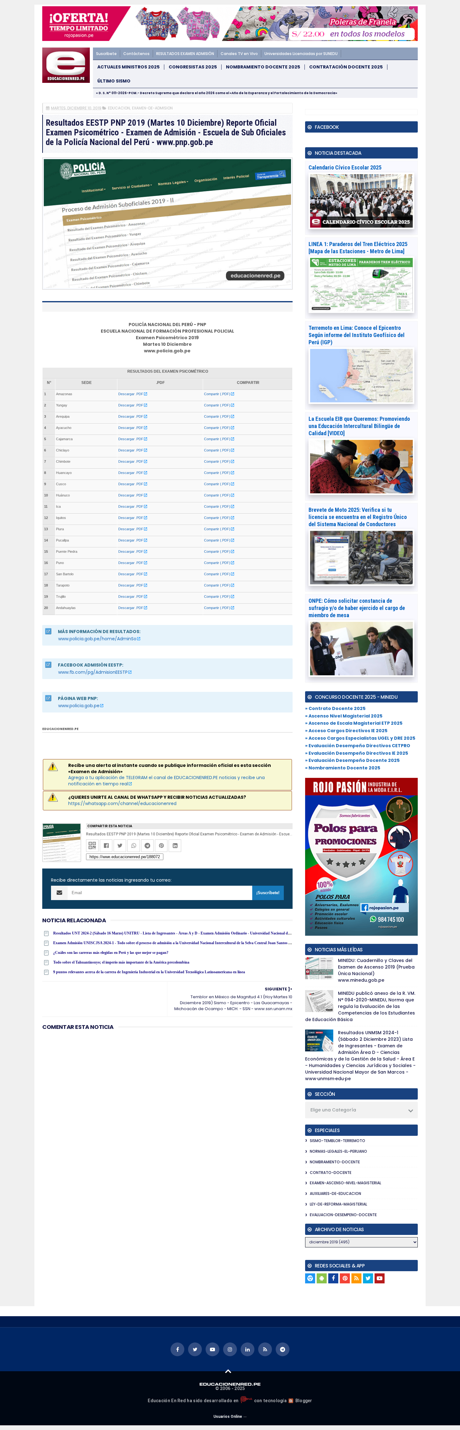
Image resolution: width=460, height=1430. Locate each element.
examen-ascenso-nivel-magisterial (345, 1183)
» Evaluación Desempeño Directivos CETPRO (357, 746)
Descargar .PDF (130, 394)
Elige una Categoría (333, 1110)
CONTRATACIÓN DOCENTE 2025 (346, 67)
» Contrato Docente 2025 (335, 708)
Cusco (61, 484)
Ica (58, 506)
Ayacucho (63, 428)
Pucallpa (62, 540)
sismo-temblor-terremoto (337, 1140)
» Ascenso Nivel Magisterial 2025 (343, 716)
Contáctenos (136, 53)
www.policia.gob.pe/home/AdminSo (97, 639)
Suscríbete (106, 53)
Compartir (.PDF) (217, 394)
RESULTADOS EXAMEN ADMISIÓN (185, 53)
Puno (60, 563)
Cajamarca (64, 439)
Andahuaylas (66, 608)
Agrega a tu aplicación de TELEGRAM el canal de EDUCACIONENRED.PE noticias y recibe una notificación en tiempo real (166, 780)
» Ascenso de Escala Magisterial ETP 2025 (353, 723)
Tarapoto (62, 585)
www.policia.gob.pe (79, 705)
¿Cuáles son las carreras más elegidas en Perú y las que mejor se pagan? (110, 952)
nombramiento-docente (335, 1162)
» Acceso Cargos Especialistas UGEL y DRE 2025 (360, 738)
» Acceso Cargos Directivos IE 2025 (346, 731)
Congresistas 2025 (193, 67)
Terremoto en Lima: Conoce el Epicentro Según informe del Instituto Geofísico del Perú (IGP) (357, 335)
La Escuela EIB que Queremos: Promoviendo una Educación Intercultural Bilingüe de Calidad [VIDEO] (359, 425)
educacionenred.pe (60, 729)
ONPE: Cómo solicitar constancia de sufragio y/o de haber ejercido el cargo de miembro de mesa (357, 607)
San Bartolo (65, 574)
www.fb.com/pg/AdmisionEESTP (93, 672)
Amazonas (64, 394)
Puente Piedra (66, 551)
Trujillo (61, 596)
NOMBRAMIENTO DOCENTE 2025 (263, 67)
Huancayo (64, 473)
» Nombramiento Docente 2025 (342, 768)
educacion (119, 108)
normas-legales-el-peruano (338, 1151)
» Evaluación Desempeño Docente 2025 (352, 760)
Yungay (61, 405)
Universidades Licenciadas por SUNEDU (301, 53)
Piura (60, 529)
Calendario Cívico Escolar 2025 (345, 167)
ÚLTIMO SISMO (113, 81)
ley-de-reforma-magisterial (338, 1204)
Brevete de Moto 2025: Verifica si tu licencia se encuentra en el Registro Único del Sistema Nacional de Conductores (358, 516)
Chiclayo (62, 450)
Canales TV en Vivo (239, 53)
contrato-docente (330, 1172)
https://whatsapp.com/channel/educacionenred (122, 803)
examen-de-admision (152, 108)
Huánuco (63, 495)
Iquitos (61, 518)
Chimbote (63, 461)
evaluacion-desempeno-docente (343, 1214)
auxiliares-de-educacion (335, 1193)
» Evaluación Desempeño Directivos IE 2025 (356, 753)
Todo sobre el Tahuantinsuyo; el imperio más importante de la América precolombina (121, 962)
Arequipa (62, 416)
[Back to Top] (228, 1371)
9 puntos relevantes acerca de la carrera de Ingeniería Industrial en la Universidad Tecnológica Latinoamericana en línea (149, 972)
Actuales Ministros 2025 (128, 67)
